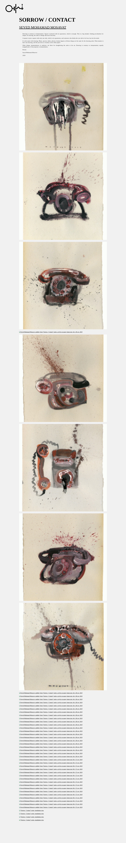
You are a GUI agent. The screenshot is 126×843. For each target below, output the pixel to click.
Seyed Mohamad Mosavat (42, 27)
